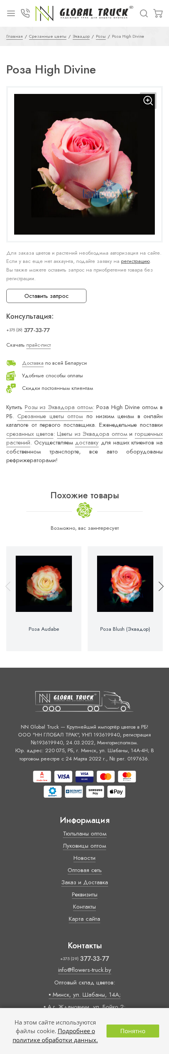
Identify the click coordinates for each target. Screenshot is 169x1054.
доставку (87, 442)
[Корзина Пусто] (158, 13)
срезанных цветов (29, 434)
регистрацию (135, 261)
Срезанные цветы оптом (50, 416)
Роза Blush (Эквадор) (125, 629)
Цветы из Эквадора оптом (92, 434)
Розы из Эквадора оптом (59, 407)
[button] (157, 598)
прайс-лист (38, 345)
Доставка (33, 363)
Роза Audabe (44, 629)
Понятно (132, 1031)
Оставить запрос (46, 296)
